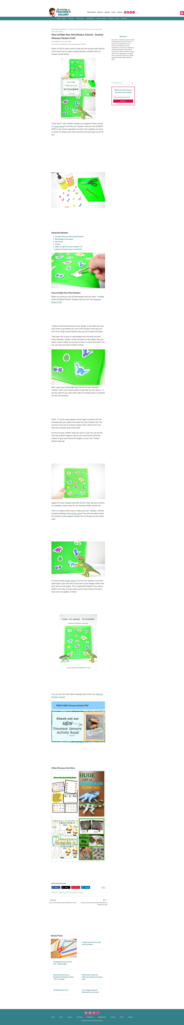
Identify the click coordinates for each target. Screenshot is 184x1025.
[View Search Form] (183, 18)
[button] (182, 13)
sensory (81, 892)
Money (107, 12)
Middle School (102, 18)
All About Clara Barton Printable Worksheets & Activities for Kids (94, 902)
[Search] (132, 83)
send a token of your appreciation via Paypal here (123, 53)
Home (59, 18)
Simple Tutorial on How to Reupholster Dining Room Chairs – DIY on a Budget (63, 977)
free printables (73, 892)
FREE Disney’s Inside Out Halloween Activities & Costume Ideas (92, 977)
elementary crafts (63, 892)
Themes (113, 1017)
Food (113, 12)
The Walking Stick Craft (60, 990)
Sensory (70, 1017)
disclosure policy (77, 44)
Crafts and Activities (57, 31)
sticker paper (59, 126)
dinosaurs (54, 892)
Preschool (79, 1017)
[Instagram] (128, 12)
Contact (124, 18)
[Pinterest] (131, 12)
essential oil (77, 249)
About (61, 1017)
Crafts (100, 12)
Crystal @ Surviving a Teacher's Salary (62, 41)
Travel (120, 12)
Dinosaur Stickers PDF (79, 705)
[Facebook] (125, 12)
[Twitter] (133, 12)
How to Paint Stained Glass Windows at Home (62, 901)
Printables (91, 12)
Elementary (90, 1017)
